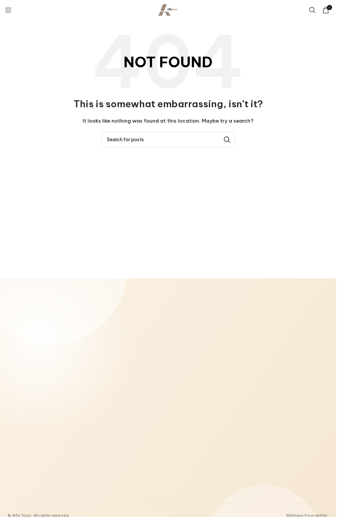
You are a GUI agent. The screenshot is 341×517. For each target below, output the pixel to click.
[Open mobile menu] (8, 10)
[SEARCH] (227, 139)
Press (247, 365)
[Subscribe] (142, 448)
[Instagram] (27, 484)
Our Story (252, 328)
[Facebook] (13, 484)
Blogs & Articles (259, 337)
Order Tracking (257, 356)
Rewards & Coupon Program (271, 346)
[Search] (312, 10)
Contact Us (154, 337)
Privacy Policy (157, 374)
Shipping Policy (157, 365)
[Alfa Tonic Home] (48, 332)
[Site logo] (168, 10)
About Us (152, 328)
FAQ (246, 374)
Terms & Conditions (162, 346)
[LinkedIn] (41, 484)
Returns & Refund (159, 356)
